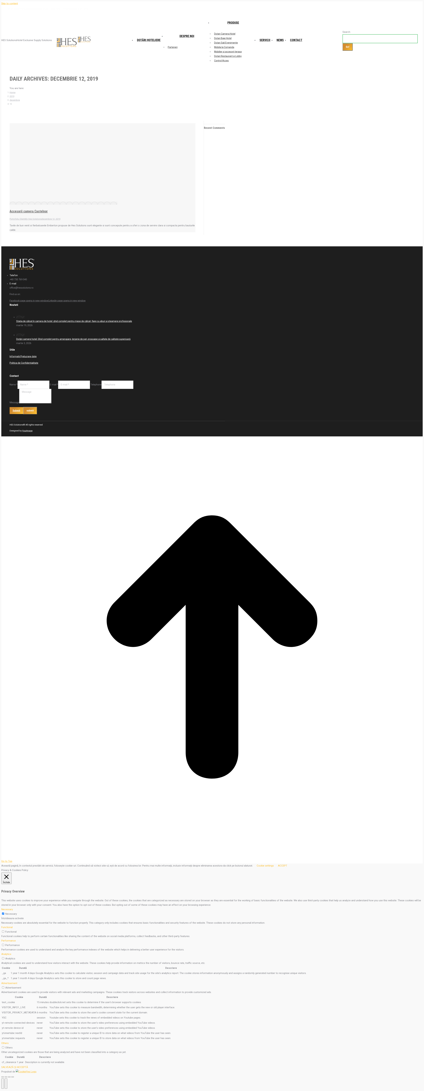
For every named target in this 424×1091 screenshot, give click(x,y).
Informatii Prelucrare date (23, 356)
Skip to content (9, 3)
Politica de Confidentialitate (24, 363)
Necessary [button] (7, 909)
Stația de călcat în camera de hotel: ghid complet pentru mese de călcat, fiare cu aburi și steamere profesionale (74, 321)
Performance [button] (8, 940)
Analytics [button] (6, 954)
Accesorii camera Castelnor (29, 211)
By (33, 219)
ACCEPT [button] (282, 865)
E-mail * (54, 384)
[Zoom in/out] (12, 1076)
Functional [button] (7, 927)
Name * (14, 384)
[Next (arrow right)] (6, 1083)
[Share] (6, 1076)
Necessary (11, 913)
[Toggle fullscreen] (9, 1076)
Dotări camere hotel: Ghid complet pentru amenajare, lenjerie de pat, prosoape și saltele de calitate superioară (73, 339)
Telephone (96, 384)
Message (14, 402)
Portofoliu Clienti (17, 219)
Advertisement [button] (9, 983)
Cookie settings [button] (265, 865)
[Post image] (20, 317)
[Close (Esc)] (2, 1076)
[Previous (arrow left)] (2, 1083)
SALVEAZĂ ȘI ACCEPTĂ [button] (14, 1067)
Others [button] (5, 1043)
